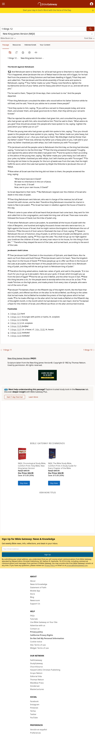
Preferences (35, 733)
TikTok (33, 711)
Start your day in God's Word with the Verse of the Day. (47, 10)
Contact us (35, 628)
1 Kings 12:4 (15, 313)
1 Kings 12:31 (15, 329)
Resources (17, 45)
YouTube (34, 717)
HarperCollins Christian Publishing (45, 670)
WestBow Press (37, 683)
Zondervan (35, 686)
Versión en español (38, 729)
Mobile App (35, 590)
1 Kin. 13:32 (40, 329)
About (32, 581)
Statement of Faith (38, 587)
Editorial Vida (36, 676)
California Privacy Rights (41, 635)
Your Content (45, 45)
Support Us (35, 603)
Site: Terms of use (38, 645)
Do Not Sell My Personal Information (47, 638)
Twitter (33, 714)
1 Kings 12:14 (15, 323)
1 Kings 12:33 (15, 335)
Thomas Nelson (37, 679)
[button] (91, 4)
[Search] (90, 29)
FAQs (32, 615)
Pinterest (34, 707)
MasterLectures (37, 689)
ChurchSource (36, 666)
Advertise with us (37, 625)
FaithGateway (36, 660)
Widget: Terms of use (39, 648)
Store (32, 594)
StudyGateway (36, 663)
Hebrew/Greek (30, 45)
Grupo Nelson (36, 673)
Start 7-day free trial (15, 397)
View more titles (47, 492)
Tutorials (34, 619)
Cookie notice (36, 641)
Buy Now (24, 483)
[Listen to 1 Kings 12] (36, 52)
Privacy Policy (50, 565)
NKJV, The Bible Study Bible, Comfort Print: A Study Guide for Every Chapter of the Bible (62, 465)
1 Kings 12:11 (15, 317)
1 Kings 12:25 (15, 326)
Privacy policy (36, 632)
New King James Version (19, 358)
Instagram (34, 704)
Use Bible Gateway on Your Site (43, 622)
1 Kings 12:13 (15, 320)
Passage (5, 45)
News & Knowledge (38, 584)
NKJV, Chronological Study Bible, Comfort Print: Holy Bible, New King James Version (32, 465)
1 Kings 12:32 (15, 332)
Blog (32, 597)
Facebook (34, 701)
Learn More (33, 397)
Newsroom (35, 600)
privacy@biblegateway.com (77, 565)
